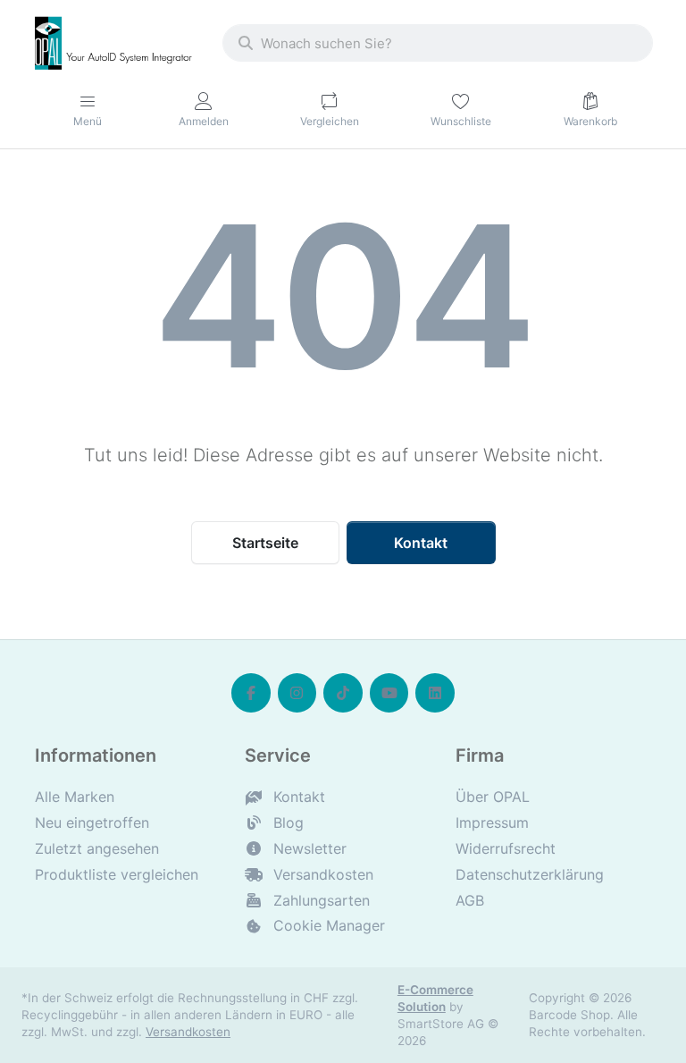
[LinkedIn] (435, 693)
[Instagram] (297, 693)
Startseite (265, 543)
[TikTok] (343, 693)
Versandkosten (188, 1032)
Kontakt (421, 543)
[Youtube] (389, 693)
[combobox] (437, 43)
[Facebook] (251, 693)
